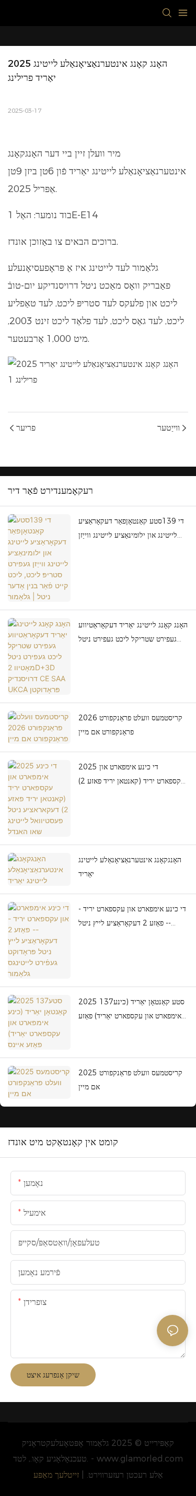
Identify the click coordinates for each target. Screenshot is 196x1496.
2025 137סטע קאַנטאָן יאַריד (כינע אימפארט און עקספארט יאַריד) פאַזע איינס (131, 1010)
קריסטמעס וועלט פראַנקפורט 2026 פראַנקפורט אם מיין (130, 725)
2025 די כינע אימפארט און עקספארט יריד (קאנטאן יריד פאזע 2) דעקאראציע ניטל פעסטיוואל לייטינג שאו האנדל (131, 775)
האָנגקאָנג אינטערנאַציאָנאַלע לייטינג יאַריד (129, 866)
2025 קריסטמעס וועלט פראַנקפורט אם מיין (130, 1079)
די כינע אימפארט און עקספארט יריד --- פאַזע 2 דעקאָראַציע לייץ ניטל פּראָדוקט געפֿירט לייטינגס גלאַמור (132, 917)
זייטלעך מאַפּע (56, 1475)
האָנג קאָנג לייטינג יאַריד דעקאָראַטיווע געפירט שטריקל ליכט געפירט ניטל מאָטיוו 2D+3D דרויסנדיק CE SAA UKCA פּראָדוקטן (133, 633)
